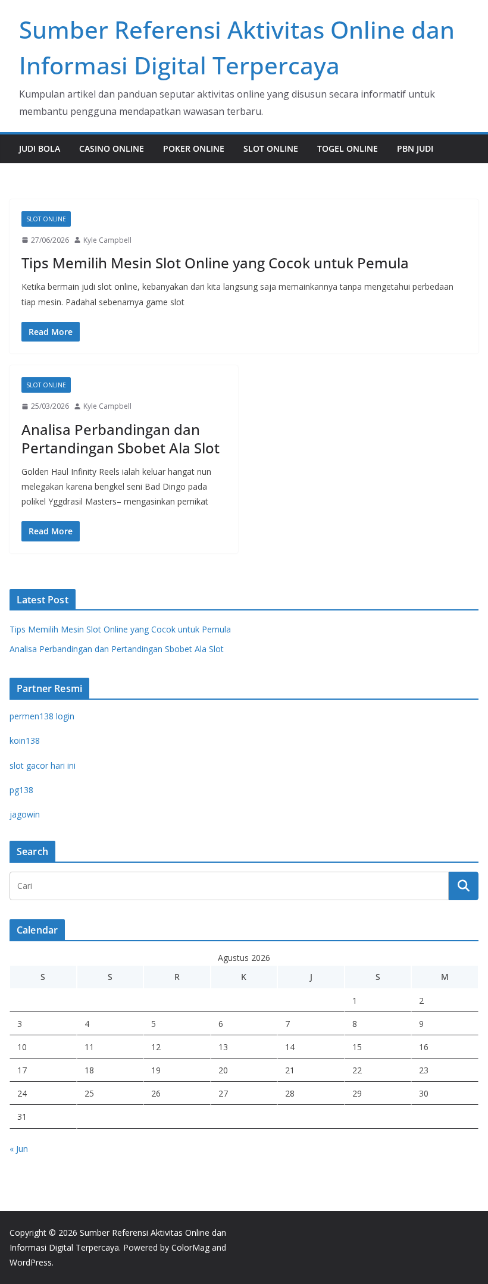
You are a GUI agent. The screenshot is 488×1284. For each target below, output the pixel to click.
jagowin (25, 814)
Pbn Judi (415, 148)
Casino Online (111, 148)
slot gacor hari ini (43, 765)
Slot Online (270, 148)
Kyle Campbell (107, 240)
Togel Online (347, 148)
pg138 (21, 790)
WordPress (31, 1262)
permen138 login (42, 716)
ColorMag (190, 1247)
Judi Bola (39, 148)
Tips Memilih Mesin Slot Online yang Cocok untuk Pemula (215, 263)
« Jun (19, 1148)
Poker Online (193, 148)
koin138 (25, 740)
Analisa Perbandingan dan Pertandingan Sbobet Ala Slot (120, 438)
